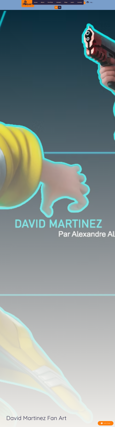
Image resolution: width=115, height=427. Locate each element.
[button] (84, 2)
